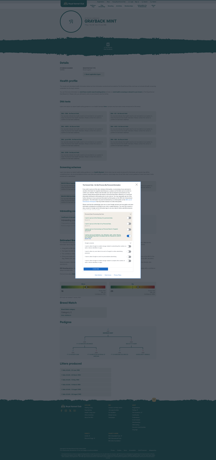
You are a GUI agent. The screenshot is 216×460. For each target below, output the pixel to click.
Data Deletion (98, 275)
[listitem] (108, 214)
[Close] (137, 185)
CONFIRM (96, 269)
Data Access (108, 275)
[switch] (129, 218)
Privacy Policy (117, 275)
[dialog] (108, 230)
